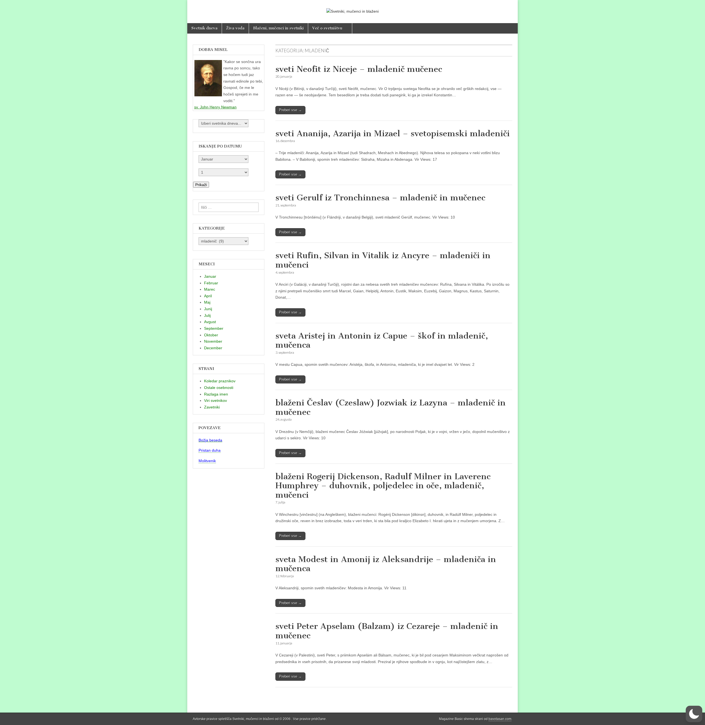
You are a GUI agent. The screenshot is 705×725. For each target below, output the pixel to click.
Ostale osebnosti (218, 387)
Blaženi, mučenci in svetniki (278, 28)
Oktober (211, 335)
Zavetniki (212, 407)
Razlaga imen (216, 394)
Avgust (210, 322)
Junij (208, 309)
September (213, 328)
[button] (694, 714)
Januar (210, 276)
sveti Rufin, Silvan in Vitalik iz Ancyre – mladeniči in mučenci (382, 260)
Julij (207, 315)
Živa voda (235, 28)
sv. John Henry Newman (215, 107)
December (213, 348)
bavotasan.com (500, 719)
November (213, 341)
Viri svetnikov (215, 400)
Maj (207, 302)
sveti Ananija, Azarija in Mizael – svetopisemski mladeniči (392, 133)
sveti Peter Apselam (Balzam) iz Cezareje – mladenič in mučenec (386, 630)
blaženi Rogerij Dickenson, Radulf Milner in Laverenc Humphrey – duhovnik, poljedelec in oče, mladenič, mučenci (382, 485)
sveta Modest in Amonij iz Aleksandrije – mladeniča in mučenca (385, 564)
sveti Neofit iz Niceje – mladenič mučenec (358, 69)
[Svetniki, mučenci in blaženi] (352, 7)
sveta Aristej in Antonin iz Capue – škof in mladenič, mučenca (381, 340)
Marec (209, 289)
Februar (211, 283)
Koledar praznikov (219, 381)
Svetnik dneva (204, 28)
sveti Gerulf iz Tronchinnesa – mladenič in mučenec (380, 198)
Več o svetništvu (327, 28)
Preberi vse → (290, 110)
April (208, 296)
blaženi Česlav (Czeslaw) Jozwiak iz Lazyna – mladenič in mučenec (390, 407)
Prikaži (201, 184)
